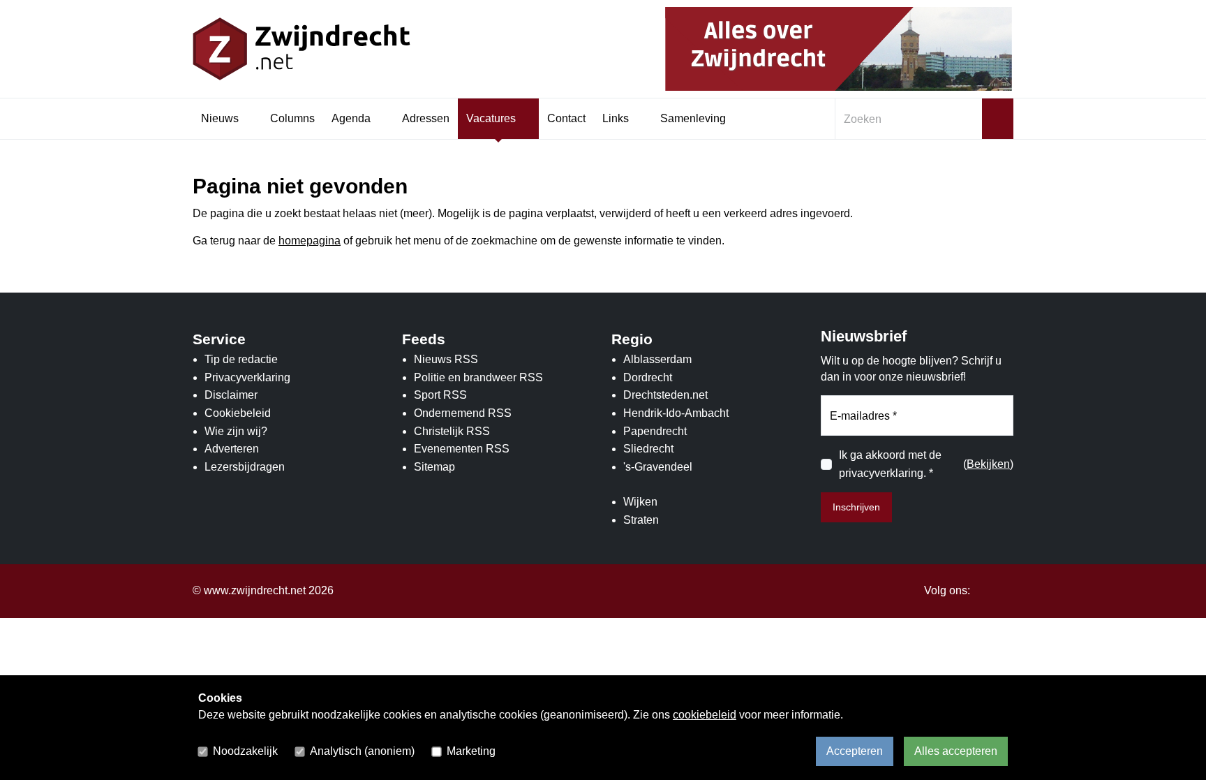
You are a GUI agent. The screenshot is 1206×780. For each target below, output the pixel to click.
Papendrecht (655, 431)
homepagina (309, 240)
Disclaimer (231, 395)
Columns (292, 118)
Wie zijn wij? (235, 431)
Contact (566, 118)
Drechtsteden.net (665, 395)
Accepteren (854, 751)
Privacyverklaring (247, 377)
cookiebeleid (704, 715)
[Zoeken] (997, 118)
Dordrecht (647, 377)
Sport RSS (440, 395)
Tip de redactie (241, 359)
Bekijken (988, 464)
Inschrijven (856, 507)
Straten (641, 520)
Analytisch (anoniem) (362, 751)
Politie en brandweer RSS (478, 377)
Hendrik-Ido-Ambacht (676, 413)
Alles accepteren (955, 751)
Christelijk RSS (452, 431)
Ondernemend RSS (463, 413)
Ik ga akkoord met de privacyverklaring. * (890, 464)
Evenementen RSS (461, 449)
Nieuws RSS (446, 359)
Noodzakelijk (245, 751)
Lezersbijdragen (244, 467)
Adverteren (231, 449)
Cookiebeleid (237, 413)
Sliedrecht (648, 449)
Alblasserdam (657, 359)
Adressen (425, 118)
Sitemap (434, 467)
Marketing (471, 751)
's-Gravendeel (657, 467)
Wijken (640, 502)
